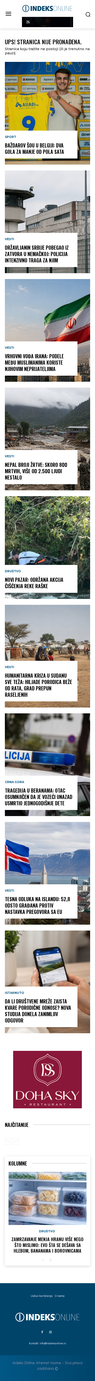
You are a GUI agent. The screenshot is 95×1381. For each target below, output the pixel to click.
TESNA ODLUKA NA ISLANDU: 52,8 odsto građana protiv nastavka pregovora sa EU (37, 905)
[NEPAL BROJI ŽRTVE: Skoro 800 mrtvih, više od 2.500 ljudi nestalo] (47, 439)
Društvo (13, 571)
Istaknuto (14, 992)
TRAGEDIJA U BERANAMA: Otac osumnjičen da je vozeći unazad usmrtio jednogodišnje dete (38, 797)
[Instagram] (50, 1332)
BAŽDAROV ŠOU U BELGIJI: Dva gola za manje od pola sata (34, 148)
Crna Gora (14, 782)
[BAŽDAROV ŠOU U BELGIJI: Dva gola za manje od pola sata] (47, 113)
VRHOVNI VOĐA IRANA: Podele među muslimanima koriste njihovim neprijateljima (34, 362)
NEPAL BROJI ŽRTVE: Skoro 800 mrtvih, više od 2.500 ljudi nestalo (36, 471)
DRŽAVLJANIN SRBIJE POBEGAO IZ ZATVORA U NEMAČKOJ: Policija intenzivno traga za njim (37, 254)
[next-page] (51, 1260)
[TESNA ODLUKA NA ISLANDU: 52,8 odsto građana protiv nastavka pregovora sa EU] (47, 873)
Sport (10, 136)
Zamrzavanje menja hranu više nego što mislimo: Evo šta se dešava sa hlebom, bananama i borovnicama (47, 1245)
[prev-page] (8, 1141)
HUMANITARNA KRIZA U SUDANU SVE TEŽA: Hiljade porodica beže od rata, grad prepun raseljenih (38, 685)
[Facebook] (42, 1332)
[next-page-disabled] (16, 1141)
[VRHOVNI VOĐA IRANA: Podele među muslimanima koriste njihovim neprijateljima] (47, 330)
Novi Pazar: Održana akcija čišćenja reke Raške (34, 583)
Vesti (9, 239)
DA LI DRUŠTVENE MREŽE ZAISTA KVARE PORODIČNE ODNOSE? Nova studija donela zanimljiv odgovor (38, 1011)
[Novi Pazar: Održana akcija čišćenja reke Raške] (47, 547)
